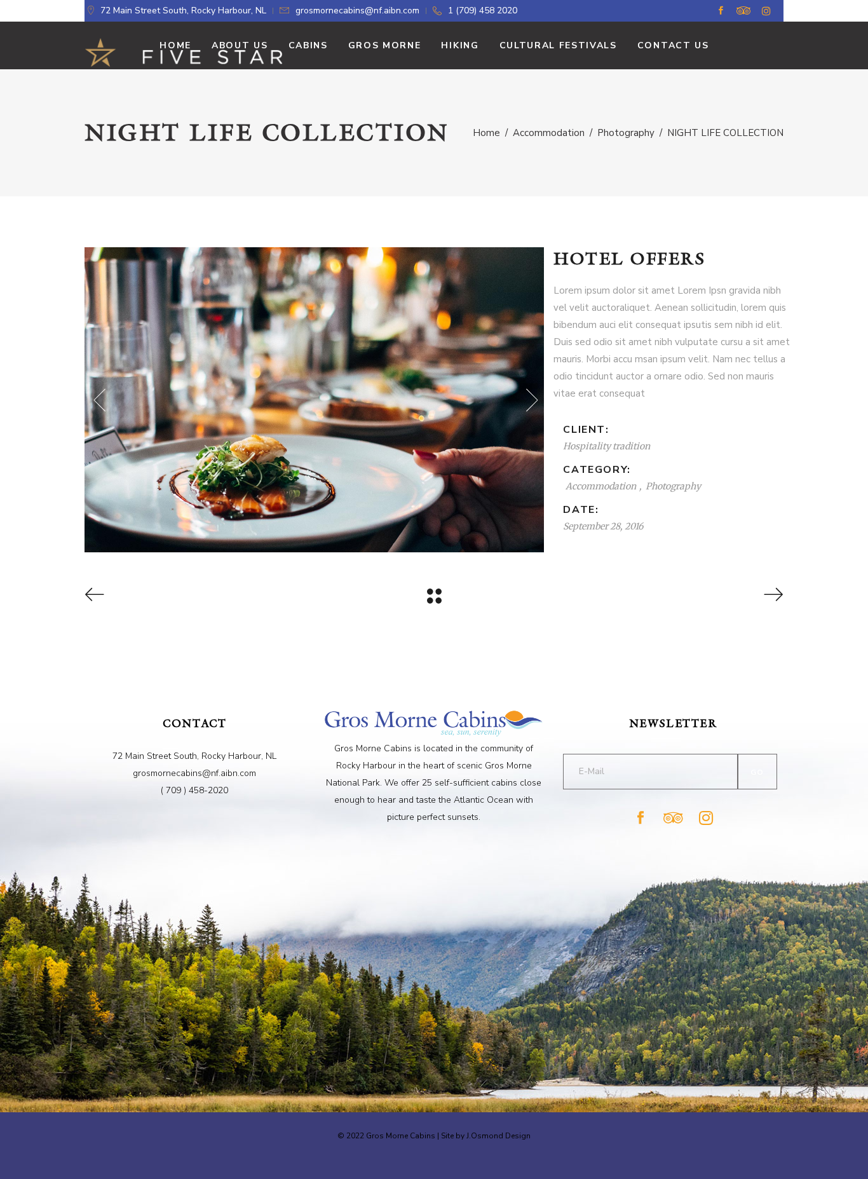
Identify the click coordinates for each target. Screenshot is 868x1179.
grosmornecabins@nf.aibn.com (357, 10)
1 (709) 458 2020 (482, 10)
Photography (625, 132)
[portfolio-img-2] (314, 399)
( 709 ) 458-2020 (194, 790)
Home (486, 132)
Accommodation (549, 132)
